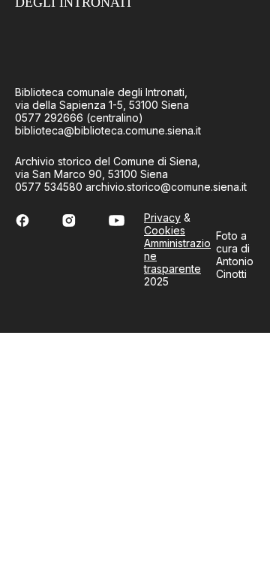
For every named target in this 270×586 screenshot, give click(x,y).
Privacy (162, 217)
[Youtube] (116, 220)
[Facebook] (22, 220)
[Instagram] (68, 220)
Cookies (164, 230)
